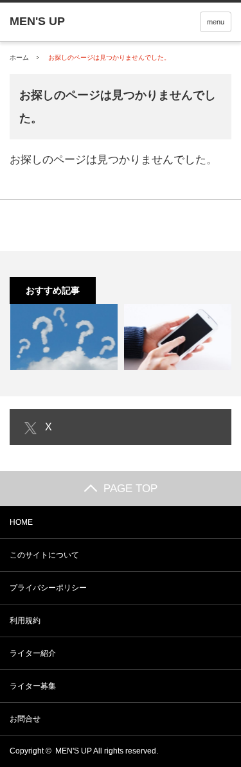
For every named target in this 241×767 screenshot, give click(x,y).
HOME (21, 522)
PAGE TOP (130, 488)
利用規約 (25, 620)
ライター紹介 (33, 653)
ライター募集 (33, 686)
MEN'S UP (73, 750)
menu (215, 22)
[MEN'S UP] (37, 21)
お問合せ (25, 718)
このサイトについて (44, 555)
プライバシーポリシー (48, 587)
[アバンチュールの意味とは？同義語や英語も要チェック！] (64, 337)
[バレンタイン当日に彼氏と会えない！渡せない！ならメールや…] (178, 337)
